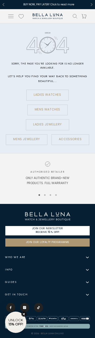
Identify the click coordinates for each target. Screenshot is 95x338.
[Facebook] (10, 307)
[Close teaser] (23, 314)
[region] (47, 174)
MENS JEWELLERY (26, 139)
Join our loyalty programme (47, 242)
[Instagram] (24, 307)
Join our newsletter (47, 230)
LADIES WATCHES (47, 95)
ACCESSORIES (70, 139)
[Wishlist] (21, 16)
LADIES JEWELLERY (47, 124)
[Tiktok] (38, 307)
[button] (15, 322)
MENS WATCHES (47, 109)
